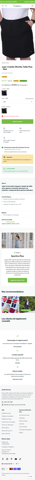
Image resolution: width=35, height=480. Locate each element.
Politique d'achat (6, 413)
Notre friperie (5, 427)
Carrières (21, 424)
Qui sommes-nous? (24, 415)
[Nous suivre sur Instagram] (7, 459)
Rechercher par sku (7, 430)
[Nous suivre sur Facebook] (3, 459)
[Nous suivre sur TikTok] (20, 459)
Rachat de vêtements (7, 425)
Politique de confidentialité (5, 443)
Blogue (21, 432)
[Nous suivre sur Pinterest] (11, 459)
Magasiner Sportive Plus (17, 280)
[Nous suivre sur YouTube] (16, 459)
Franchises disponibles (25, 429)
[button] (17, 85)
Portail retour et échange (8, 422)
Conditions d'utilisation (8, 447)
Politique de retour (7, 419)
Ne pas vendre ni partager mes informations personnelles (8, 451)
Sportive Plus (5, 63)
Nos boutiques (17, 346)
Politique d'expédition (7, 416)
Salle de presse (23, 421)
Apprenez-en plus (17, 379)
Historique (22, 418)
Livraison (17, 362)
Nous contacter (6, 433)
